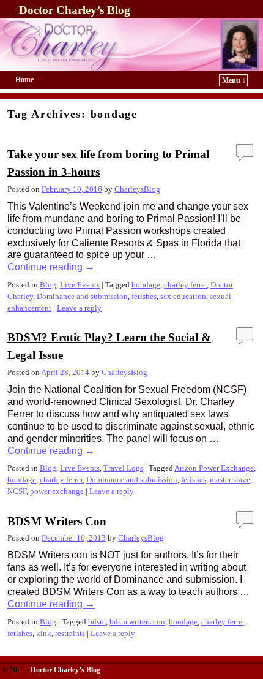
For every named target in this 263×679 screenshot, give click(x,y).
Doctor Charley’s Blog (74, 10)
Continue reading (51, 267)
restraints (70, 633)
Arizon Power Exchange (214, 468)
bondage (146, 285)
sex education (183, 296)
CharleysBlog (137, 189)
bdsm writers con (137, 622)
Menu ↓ (234, 80)
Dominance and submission (82, 296)
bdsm (97, 622)
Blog (48, 285)
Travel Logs (123, 468)
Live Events (80, 285)
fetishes (144, 296)
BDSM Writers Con (56, 521)
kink (43, 633)
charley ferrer (185, 285)
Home (24, 79)
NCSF (16, 491)
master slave (230, 480)
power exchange (57, 491)
